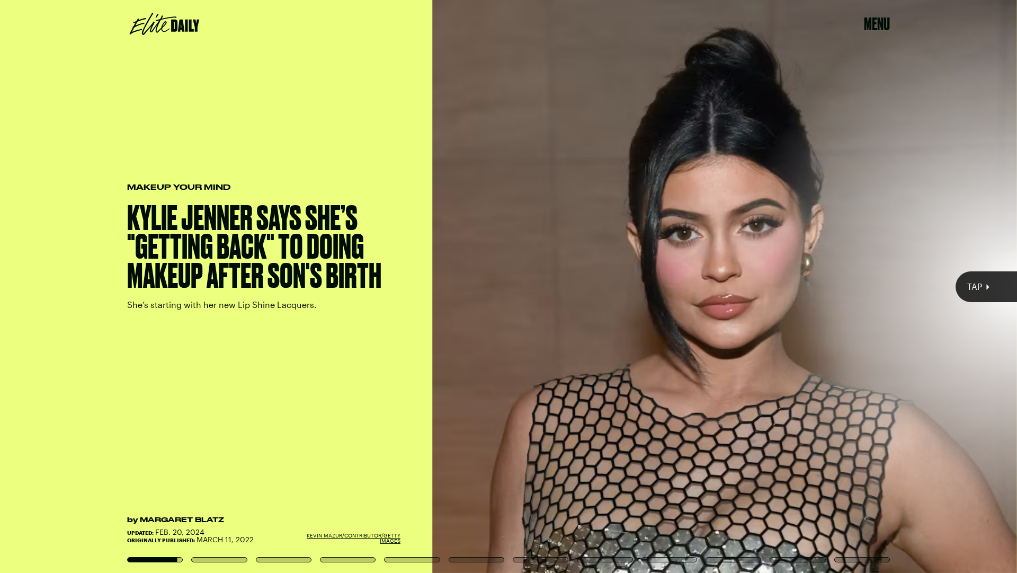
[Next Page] (676, 286)
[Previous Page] (168, 286)
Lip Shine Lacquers (776, 109)
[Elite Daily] (164, 24)
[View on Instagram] (508, 180)
